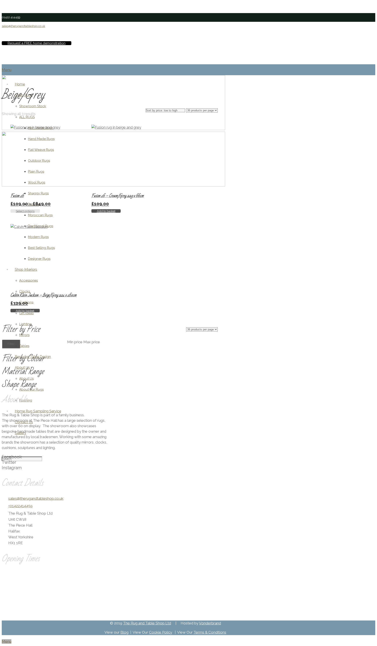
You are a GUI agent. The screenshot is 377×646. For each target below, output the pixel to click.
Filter (10, 343)
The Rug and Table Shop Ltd (147, 623)
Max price (91, 342)
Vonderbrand (210, 623)
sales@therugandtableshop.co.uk (35, 498)
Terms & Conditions (210, 632)
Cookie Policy (160, 632)
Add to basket (106, 211)
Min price (74, 342)
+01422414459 (20, 506)
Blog (124, 632)
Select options (25, 211)
